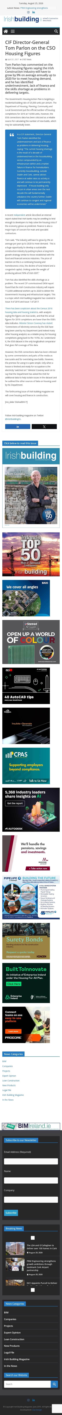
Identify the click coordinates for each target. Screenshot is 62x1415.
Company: (9, 1190)
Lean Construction (10, 1080)
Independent (19, 215)
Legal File (6, 1090)
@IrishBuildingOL (13, 419)
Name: (7, 1171)
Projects (6, 1071)
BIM (4, 1061)
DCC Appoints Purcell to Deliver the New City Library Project (42, 1269)
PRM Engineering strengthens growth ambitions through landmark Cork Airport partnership (41, 1250)
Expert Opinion (9, 1075)
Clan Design (37, 1410)
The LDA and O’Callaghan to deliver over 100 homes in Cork (36, 9)
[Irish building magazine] (31, 19)
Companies (7, 1066)
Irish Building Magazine (13, 1095)
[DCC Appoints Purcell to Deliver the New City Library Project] (15, 1270)
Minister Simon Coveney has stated (35, 323)
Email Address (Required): (17, 1152)
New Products (9, 1085)
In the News (8, 1099)
